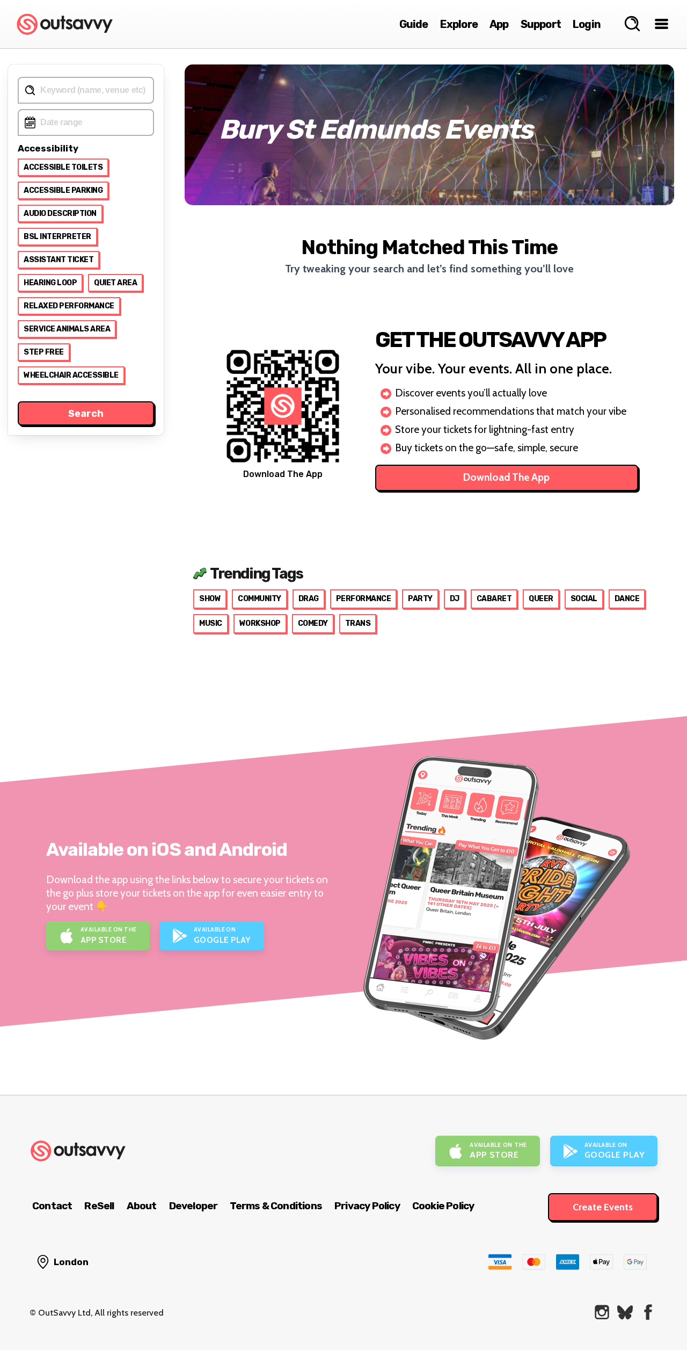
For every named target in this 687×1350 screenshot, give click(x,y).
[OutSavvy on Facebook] (648, 1312)
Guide (413, 24)
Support (541, 24)
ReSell (99, 1206)
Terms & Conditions (276, 1206)
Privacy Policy (367, 1206)
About (142, 1206)
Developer (193, 1206)
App (499, 24)
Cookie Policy (443, 1206)
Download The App (506, 477)
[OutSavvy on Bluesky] (625, 1312)
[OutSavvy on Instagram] (602, 1312)
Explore (459, 24)
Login (587, 24)
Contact (52, 1206)
